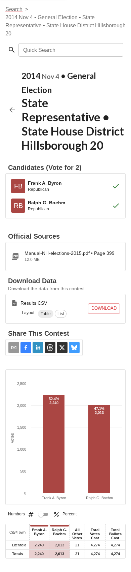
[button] (45, 314)
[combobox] (70, 50)
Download (104, 308)
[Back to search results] (12, 110)
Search (14, 9)
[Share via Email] (13, 347)
